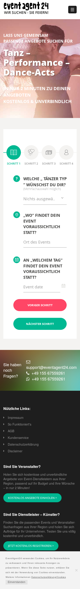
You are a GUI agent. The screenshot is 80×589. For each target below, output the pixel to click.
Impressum (16, 417)
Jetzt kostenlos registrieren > (31, 546)
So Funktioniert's (19, 424)
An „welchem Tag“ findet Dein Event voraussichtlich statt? (42, 268)
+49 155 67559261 (48, 373)
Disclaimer (15, 451)
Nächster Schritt (40, 324)
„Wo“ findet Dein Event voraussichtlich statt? (41, 224)
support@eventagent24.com (51, 367)
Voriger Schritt (40, 305)
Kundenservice (18, 437)
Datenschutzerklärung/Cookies (48, 577)
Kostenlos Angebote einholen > (32, 498)
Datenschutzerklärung (23, 444)
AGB (11, 431)
